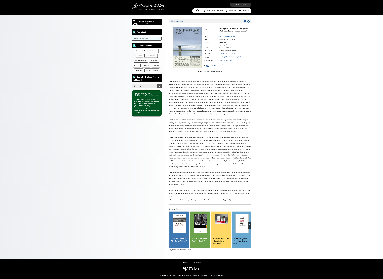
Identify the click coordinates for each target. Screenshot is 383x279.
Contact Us (245, 10)
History (139, 56)
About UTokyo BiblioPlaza (214, 10)
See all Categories (152, 70)
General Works (141, 51)
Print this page (178, 21)
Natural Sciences (140, 60)
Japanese (237, 4)
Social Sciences (151, 56)
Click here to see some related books (211, 71)
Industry (136, 65)
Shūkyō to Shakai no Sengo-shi (231, 57)
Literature (139, 70)
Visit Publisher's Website (229, 53)
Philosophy (153, 51)
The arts (146, 65)
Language (156, 65)
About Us (185, 262)
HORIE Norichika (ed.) (227, 36)
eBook (214, 65)
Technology (154, 60)
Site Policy (197, 262)
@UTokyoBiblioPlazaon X (146, 22)
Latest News (232, 10)
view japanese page (225, 60)
